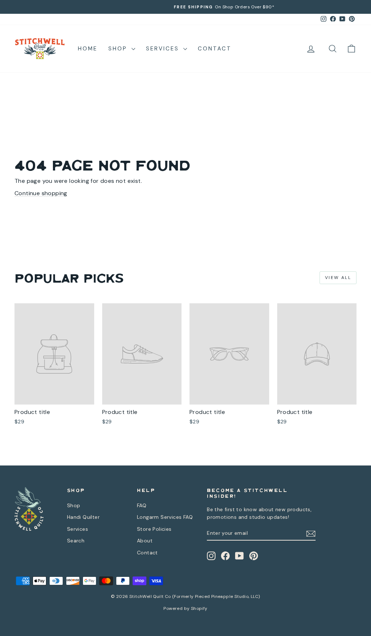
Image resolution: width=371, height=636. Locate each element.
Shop (119, 48)
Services (164, 48)
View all (338, 277)
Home (87, 48)
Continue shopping (40, 193)
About (145, 540)
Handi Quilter (83, 517)
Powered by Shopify (185, 608)
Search (75, 540)
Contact (215, 48)
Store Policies (154, 529)
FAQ (141, 505)
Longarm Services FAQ (165, 517)
